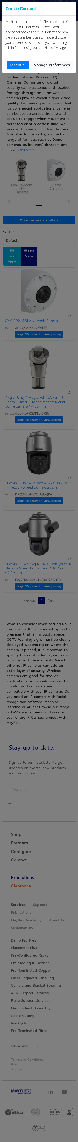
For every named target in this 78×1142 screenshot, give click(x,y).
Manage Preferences (52, 65)
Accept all (17, 65)
